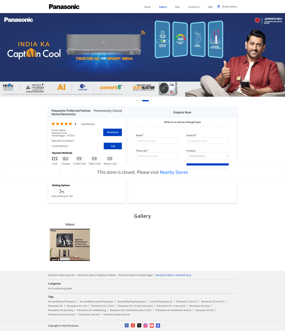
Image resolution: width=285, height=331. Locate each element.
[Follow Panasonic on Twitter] (139, 325)
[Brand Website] (158, 325)
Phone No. (142, 150)
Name (140, 135)
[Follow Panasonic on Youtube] (152, 325)
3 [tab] (148, 101)
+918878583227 (60, 146)
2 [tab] (145, 101)
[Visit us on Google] (133, 325)
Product (191, 150)
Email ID (192, 135)
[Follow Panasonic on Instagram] (145, 325)
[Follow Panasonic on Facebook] (127, 325)
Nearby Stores (174, 172)
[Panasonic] (64, 6)
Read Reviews (88, 124)
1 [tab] (137, 101)
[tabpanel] (142, 55)
